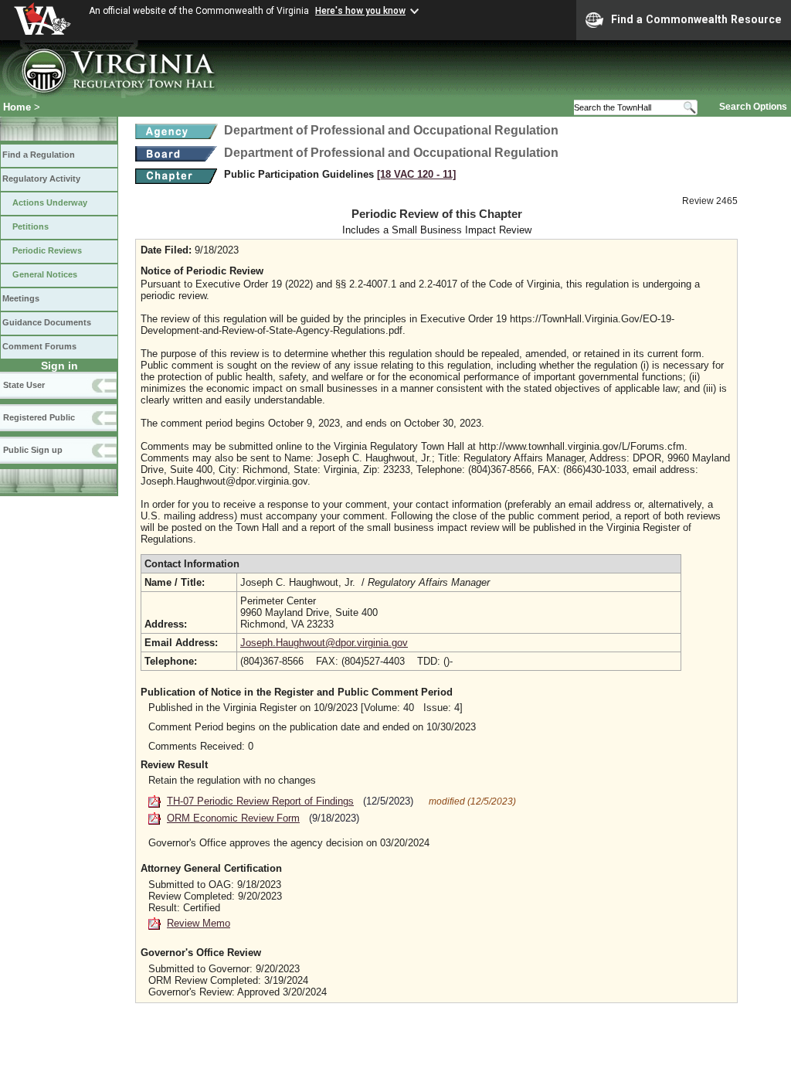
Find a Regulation (38, 154)
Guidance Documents (46, 322)
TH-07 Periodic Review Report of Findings (260, 801)
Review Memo (198, 923)
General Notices (44, 274)
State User (24, 385)
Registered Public (39, 417)
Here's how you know (360, 10)
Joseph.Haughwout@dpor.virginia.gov (324, 642)
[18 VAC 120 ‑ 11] (416, 174)
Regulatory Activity (41, 178)
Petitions (30, 226)
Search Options (753, 106)
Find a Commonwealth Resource (696, 19)
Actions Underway (49, 202)
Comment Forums (39, 346)
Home (17, 107)
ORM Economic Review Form (233, 818)
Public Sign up (33, 449)
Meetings (20, 298)
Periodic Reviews (47, 250)
